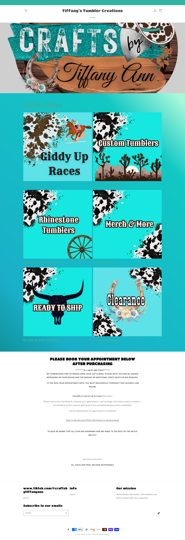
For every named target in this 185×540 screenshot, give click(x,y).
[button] (26, 10)
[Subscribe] (65, 513)
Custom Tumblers (107, 185)
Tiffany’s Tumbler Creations (89, 534)
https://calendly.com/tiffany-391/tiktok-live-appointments (92, 420)
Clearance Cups (105, 340)
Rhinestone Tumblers (40, 262)
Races (28, 185)
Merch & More (104, 262)
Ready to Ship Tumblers (42, 340)
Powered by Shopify (103, 534)
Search (26, 498)
